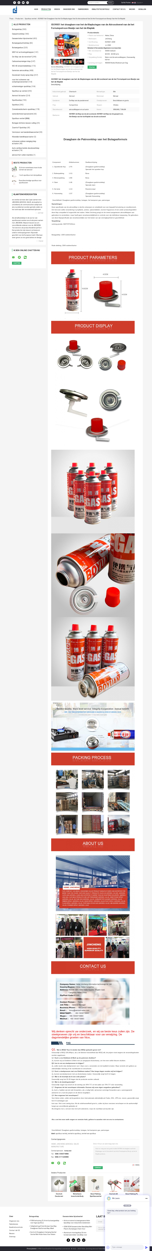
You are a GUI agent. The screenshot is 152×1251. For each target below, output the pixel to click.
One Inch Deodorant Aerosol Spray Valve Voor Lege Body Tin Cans (59, 1195)
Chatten (92, 67)
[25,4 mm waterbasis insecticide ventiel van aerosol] (14, 168)
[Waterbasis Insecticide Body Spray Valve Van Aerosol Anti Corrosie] (77, 1184)
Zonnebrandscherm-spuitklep (23, 109)
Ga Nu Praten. (126, 2)
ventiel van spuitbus (89, 1133)
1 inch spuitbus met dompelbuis (30, 175)
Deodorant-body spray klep (22, 75)
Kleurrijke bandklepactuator (22, 137)
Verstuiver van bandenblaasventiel (25, 132)
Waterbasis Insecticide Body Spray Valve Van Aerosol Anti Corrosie (77, 1195)
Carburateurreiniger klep (21, 61)
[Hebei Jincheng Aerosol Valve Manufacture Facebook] (15, 2)
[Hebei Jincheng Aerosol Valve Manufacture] (15, 9)
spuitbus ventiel (61, 1133)
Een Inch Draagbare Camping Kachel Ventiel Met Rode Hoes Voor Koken (43, 1233)
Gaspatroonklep (18, 34)
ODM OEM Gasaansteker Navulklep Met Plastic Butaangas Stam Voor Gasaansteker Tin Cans (78, 1228)
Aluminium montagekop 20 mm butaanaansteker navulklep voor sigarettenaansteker (75, 1234)
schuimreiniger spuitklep (21, 86)
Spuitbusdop (17, 100)
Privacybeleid (31, 1249)
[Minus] (146, 1198)
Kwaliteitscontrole (100, 9)
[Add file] (107, 1247)
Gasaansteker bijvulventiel (22, 38)
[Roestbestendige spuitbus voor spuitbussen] (14, 181)
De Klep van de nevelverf (22, 57)
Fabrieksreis (83, 9)
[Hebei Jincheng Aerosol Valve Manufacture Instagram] (28, 2)
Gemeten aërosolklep (20, 70)
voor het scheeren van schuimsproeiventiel (20, 81)
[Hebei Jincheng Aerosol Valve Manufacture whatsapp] (20, 257)
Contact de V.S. (119, 9)
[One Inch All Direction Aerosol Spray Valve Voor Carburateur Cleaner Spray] (113, 1184)
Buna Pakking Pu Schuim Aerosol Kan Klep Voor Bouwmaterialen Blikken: (132, 1195)
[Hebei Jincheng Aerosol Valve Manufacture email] (15, 257)
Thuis (11, 19)
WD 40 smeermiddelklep (21, 66)
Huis (36, 9)
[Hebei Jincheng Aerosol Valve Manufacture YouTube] (23, 2)
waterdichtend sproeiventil (22, 114)
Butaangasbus (17, 48)
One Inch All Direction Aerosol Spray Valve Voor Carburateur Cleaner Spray (113, 1195)
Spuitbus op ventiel (19, 91)
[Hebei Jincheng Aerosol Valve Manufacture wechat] (26, 257)
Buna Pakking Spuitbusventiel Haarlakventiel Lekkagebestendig (95, 1195)
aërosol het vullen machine (22, 155)
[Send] (146, 1247)
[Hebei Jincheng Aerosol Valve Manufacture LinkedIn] (19, 2)
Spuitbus (15, 105)
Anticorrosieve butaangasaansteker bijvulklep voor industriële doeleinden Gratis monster (77, 1222)
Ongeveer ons (69, 9)
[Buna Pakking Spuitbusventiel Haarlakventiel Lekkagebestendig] (95, 1184)
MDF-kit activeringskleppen (23, 52)
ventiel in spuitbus (74, 1133)
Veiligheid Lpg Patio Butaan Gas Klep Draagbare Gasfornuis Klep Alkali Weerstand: (43, 1227)
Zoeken (110, 2)
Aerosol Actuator (18, 95)
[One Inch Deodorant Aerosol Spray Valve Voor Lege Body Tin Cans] (59, 1184)
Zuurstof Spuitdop (19, 128)
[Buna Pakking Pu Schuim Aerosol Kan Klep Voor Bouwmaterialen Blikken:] (131, 1184)
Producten (46, 9)
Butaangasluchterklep (20, 43)
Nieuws (132, 9)
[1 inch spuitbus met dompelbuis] (14, 175)
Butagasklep (17, 29)
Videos (57, 9)
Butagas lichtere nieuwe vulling (24, 123)
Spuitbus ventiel (30, 19)
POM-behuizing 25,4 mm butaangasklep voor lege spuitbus (44, 1222)
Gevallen (142, 9)
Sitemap (12, 1237)
